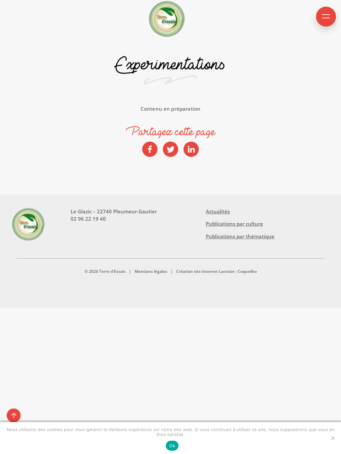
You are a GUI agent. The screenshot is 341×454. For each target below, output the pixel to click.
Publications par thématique (240, 236)
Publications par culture (234, 223)
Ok (172, 445)
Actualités (218, 211)
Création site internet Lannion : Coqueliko (216, 271)
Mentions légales (151, 271)
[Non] (332, 438)
